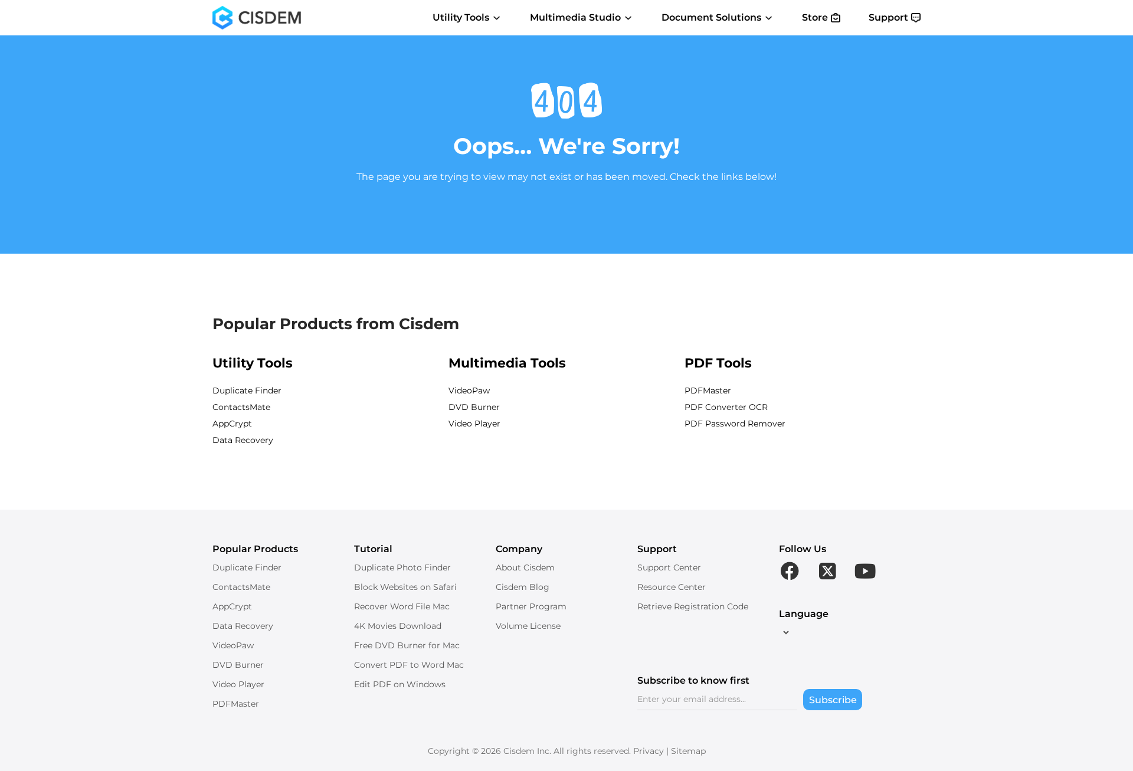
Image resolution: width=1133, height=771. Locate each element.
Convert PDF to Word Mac (409, 665)
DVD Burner (474, 407)
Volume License (528, 626)
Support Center (669, 567)
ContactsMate (241, 407)
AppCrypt (232, 423)
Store (815, 17)
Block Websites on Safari (405, 587)
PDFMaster (708, 390)
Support (888, 17)
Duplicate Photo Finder (402, 567)
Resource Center (671, 587)
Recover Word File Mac (402, 606)
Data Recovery (242, 440)
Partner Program (531, 606)
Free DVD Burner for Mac (407, 645)
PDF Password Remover (735, 423)
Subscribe (833, 700)
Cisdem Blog (522, 587)
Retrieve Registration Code (692, 606)
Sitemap (688, 751)
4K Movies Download (397, 626)
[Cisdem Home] (256, 17)
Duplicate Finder (246, 390)
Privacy (648, 751)
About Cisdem (525, 567)
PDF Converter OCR (726, 407)
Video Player (474, 423)
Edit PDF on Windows (400, 684)
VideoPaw (469, 390)
